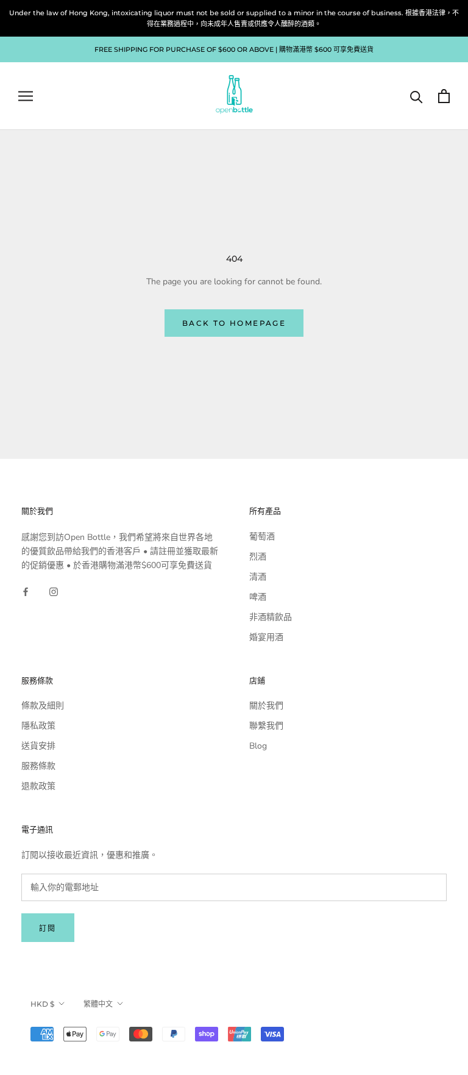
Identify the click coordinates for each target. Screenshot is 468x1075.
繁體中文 (98, 1003)
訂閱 (48, 928)
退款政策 (38, 786)
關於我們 (266, 705)
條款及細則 (42, 705)
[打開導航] (25, 96)
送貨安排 (38, 746)
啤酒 (257, 597)
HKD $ (42, 1003)
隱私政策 (38, 726)
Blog (258, 746)
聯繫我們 (266, 726)
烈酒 (257, 557)
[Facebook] (25, 591)
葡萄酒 (262, 536)
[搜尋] (416, 96)
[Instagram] (53, 591)
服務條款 (38, 766)
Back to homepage (234, 323)
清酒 (257, 577)
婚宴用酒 (266, 637)
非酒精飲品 (270, 617)
